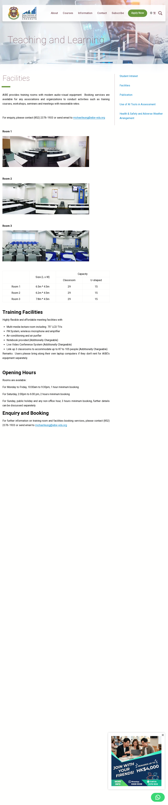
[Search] (160, 13)
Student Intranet (129, 76)
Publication (126, 94)
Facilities (125, 85)
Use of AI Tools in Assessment (138, 104)
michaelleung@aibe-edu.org (89, 117)
